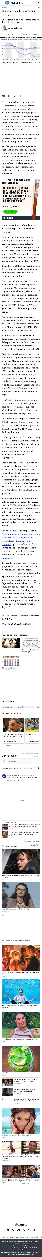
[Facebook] (8, 1230)
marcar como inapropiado (35, 782)
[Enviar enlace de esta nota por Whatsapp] (14, 96)
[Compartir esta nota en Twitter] (9, 96)
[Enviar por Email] (19, 96)
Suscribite (10, 212)
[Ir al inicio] (14, 3)
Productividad (20, 707)
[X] (13, 1230)
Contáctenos (24, 1237)
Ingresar (33, 3)
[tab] (10, 768)
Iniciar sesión (26, 753)
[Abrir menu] (3, 2)
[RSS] (29, 1230)
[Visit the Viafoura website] (36, 841)
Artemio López (15, 28)
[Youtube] (18, 1230)
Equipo (38, 1237)
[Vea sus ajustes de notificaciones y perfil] (38, 3)
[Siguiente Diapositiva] (38, 730)
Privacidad (32, 1237)
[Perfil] (21, 1225)
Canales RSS (5, 1237)
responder (10, 780)
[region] (21, 797)
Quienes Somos (14, 1237)
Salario (31, 707)
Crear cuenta (35, 753)
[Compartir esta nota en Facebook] (3, 96)
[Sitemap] (34, 1230)
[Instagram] (24, 1230)
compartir (28, 780)
